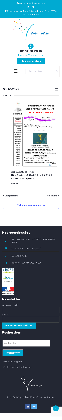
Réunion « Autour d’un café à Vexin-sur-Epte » (32, 176)
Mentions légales (12, 361)
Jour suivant (52, 195)
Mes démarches (31, 61)
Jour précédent (11, 195)
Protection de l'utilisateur (17, 367)
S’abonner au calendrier (29, 205)
